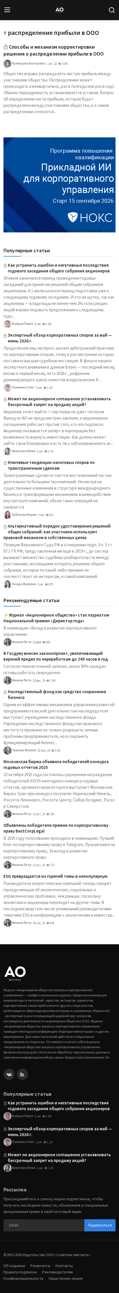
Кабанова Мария (24, 515)
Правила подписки (20, 1272)
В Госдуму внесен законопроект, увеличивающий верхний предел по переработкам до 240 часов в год (55, 656)
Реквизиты (40, 1265)
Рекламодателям (57, 1272)
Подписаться (100, 1225)
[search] (112, 10)
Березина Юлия (23, 451)
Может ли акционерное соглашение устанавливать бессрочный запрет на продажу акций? (59, 401)
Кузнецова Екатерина (28, 63)
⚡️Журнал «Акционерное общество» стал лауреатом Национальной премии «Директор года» (56, 617)
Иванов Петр (21, 642)
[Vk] (9, 1074)
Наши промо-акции (66, 1278)
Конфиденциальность (23, 1278)
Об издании (14, 1265)
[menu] (7, 10)
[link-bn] (59, 184)
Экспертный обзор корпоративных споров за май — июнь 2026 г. (60, 338)
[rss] (22, 1074)
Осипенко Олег (23, 387)
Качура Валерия (24, 584)
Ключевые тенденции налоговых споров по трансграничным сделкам (51, 465)
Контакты (64, 1265)
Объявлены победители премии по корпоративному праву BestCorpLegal (55, 828)
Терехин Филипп (24, 750)
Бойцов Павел (22, 324)
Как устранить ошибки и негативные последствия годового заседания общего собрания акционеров (59, 268)
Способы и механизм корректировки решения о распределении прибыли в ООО (53, 50)
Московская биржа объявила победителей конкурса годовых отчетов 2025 (56, 764)
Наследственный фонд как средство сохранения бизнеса (57, 694)
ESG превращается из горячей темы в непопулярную (55, 876)
